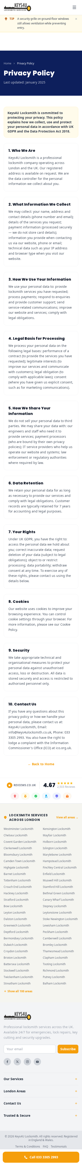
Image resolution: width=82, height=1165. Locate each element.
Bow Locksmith (13, 906)
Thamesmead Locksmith (58, 951)
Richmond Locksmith (56, 970)
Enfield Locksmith (54, 874)
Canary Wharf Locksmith (58, 900)
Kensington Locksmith (56, 829)
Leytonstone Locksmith (57, 913)
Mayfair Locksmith (54, 835)
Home (7, 63)
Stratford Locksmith (16, 900)
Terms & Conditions (27, 1146)
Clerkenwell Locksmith (18, 848)
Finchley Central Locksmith (60, 867)
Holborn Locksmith (55, 842)
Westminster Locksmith (18, 829)
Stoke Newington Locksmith (60, 919)
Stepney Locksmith (55, 906)
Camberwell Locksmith (57, 938)
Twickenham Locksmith (18, 977)
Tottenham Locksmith (17, 880)
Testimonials (59, 1146)
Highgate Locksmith (16, 867)
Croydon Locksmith (16, 951)
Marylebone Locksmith (57, 855)
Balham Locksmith (54, 983)
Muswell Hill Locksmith (57, 880)
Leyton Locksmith (15, 913)
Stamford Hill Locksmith (58, 887)
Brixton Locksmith (15, 958)
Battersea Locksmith (17, 964)
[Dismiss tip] (76, 19)
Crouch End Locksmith (18, 887)
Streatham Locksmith (17, 983)
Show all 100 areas (20, 991)
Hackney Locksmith (16, 893)
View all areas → (67, 817)
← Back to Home (41, 764)
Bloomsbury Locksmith (18, 855)
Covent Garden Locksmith (20, 842)
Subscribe (68, 1049)
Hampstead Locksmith (57, 861)
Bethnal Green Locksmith (59, 893)
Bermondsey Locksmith (18, 938)
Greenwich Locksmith (17, 925)
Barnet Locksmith (15, 874)
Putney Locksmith (54, 977)
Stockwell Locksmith (16, 970)
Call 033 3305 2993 (44, 1157)
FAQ (45, 1146)
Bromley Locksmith (55, 945)
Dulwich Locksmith (15, 945)
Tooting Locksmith (54, 964)
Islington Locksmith (55, 848)
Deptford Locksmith (16, 932)
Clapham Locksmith (55, 958)
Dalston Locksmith (15, 919)
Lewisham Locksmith (56, 925)
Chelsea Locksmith (15, 835)
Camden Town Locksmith (19, 861)
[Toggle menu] (74, 7)
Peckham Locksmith (55, 932)
